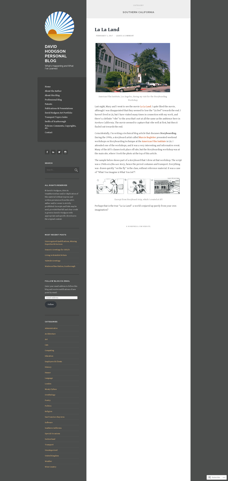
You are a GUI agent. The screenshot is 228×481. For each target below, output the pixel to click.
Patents (48, 104)
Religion (48, 411)
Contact (48, 132)
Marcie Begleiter (147, 137)
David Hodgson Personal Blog (56, 53)
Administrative (51, 328)
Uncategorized (51, 450)
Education (49, 356)
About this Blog (52, 95)
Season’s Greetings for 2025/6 (57, 250)
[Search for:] (62, 170)
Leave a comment (125, 36)
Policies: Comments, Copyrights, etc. (60, 127)
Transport (49, 445)
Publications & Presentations (59, 108)
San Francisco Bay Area (54, 417)
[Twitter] (60, 152)
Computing (49, 350)
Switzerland (50, 439)
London (48, 384)
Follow (51, 304)
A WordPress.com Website (138, 226)
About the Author (53, 91)
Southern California (53, 428)
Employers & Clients (53, 361)
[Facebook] (47, 152)
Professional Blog (53, 99)
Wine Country (50, 467)
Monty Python (51, 389)
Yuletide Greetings (52, 261)
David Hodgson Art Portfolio (58, 112)
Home (48, 86)
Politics (48, 406)
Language (49, 378)
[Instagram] (66, 152)
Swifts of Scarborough (55, 121)
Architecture (50, 334)
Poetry (48, 400)
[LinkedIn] (53, 152)
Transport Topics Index (56, 117)
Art (46, 339)
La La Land (107, 30)
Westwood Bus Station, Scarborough (60, 266)
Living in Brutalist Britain (56, 255)
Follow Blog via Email (57, 281)
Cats (46, 345)
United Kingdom (52, 456)
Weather (48, 461)
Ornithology (50, 395)
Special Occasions (52, 433)
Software (49, 422)
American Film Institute (154, 141)
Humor (48, 373)
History (48, 367)
